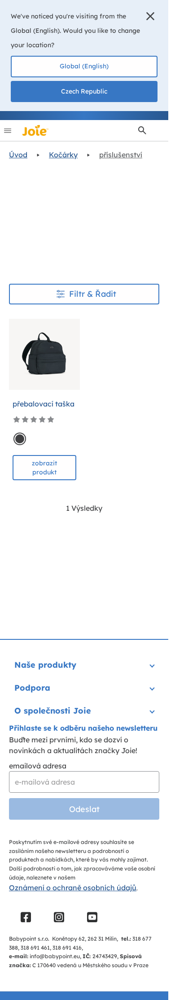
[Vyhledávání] (142, 130)
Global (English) (84, 66)
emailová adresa (37, 765)
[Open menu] (7, 130)
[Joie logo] (35, 130)
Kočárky (63, 154)
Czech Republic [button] (84, 91)
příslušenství (120, 154)
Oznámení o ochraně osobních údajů (72, 887)
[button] (150, 16)
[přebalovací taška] (44, 354)
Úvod (18, 154)
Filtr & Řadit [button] (92, 294)
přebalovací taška (43, 403)
